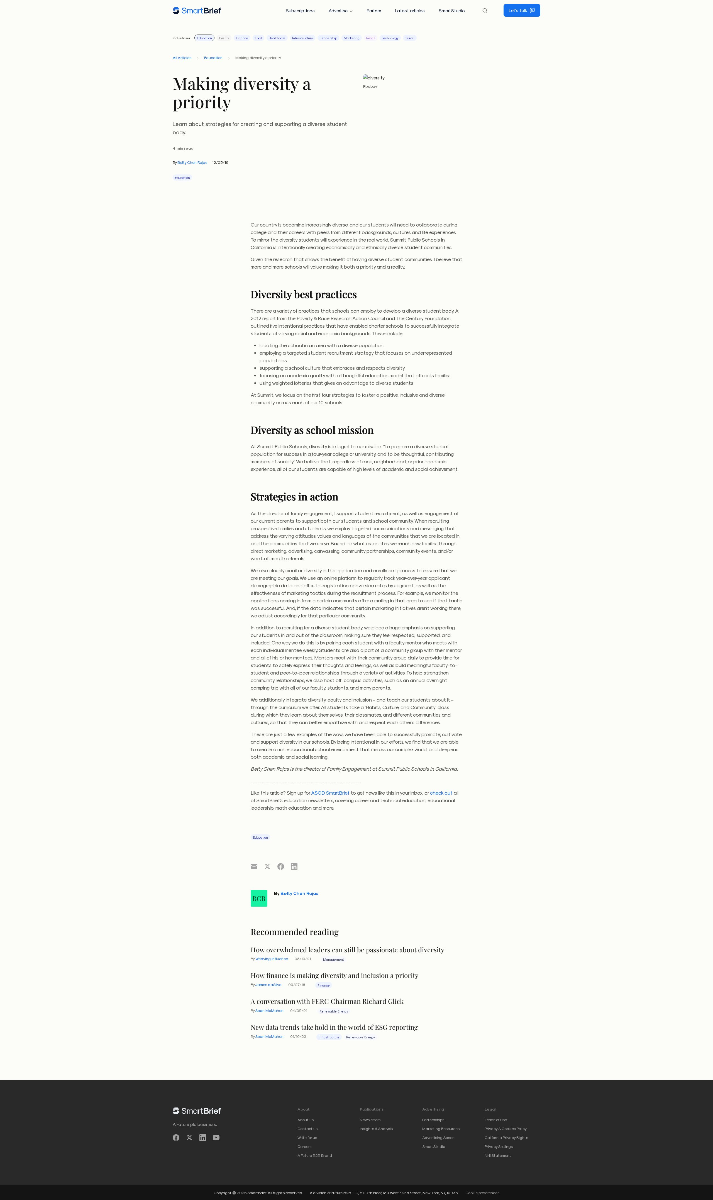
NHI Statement (498, 1155)
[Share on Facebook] (280, 866)
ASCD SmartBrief (330, 792)
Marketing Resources (441, 1128)
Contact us (307, 1128)
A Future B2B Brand (314, 1155)
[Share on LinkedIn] (294, 866)
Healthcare (277, 38)
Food (258, 38)
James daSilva (268, 984)
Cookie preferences (482, 1192)
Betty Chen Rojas (192, 162)
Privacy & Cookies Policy (506, 1128)
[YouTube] (216, 1137)
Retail (370, 38)
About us (305, 1119)
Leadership (328, 38)
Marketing (352, 38)
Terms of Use (496, 1119)
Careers (304, 1146)
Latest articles (410, 10)
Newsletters (370, 1119)
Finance (242, 38)
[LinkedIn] (202, 1137)
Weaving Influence (271, 958)
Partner (374, 10)
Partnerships (433, 1119)
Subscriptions (300, 10)
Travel (409, 38)
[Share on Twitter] (267, 866)
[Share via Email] (254, 866)
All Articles (182, 57)
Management (333, 959)
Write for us (307, 1137)
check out (441, 792)
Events (224, 38)
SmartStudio (452, 10)
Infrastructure (302, 38)
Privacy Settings (499, 1146)
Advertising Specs (438, 1137)
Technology (390, 38)
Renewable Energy (333, 1011)
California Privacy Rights (506, 1137)
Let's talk (518, 10)
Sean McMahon (269, 1010)
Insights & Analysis (376, 1128)
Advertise (338, 10)
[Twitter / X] (189, 1137)
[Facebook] (176, 1137)
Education (204, 38)
